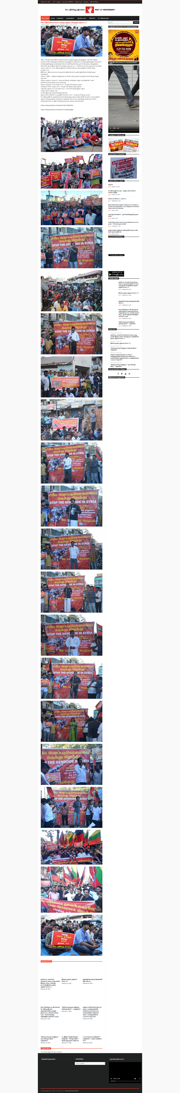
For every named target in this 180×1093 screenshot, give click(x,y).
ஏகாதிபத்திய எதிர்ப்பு (64, 24)
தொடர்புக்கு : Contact (68, 2)
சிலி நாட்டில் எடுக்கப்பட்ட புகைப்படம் (117, 198)
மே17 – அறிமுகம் (57, 2)
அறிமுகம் (110, 184)
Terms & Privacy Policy (71, 1090)
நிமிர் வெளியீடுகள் (94, 2)
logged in (49, 1052)
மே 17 (109, 186)
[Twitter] (122, 374)
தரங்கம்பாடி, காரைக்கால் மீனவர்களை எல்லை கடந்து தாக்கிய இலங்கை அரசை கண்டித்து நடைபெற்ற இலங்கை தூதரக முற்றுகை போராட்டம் (50, 983)
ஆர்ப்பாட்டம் (55, 24)
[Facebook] (118, 374)
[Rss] (129, 374)
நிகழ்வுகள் (86, 2)
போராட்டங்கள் (73, 24)
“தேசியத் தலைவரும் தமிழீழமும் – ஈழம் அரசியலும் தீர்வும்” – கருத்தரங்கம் (50, 1038)
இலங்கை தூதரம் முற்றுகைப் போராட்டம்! (129, 293)
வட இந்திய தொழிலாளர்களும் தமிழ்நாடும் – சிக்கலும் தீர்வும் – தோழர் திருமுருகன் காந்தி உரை (70, 1038)
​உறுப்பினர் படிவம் (78, 2)
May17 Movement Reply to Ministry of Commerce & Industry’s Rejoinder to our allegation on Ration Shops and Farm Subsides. (123, 206)
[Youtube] (125, 374)
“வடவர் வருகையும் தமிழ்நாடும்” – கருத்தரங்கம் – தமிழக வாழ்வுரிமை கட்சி (92, 1038)
